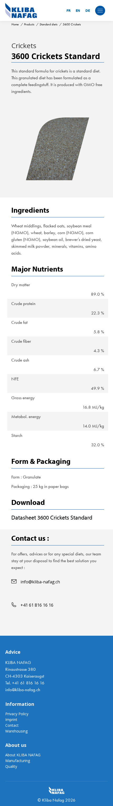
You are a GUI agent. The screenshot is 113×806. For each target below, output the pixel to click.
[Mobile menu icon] (100, 10)
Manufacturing (17, 760)
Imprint (11, 719)
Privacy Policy (16, 713)
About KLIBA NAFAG (22, 754)
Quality (11, 766)
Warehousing (16, 731)
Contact (12, 725)
